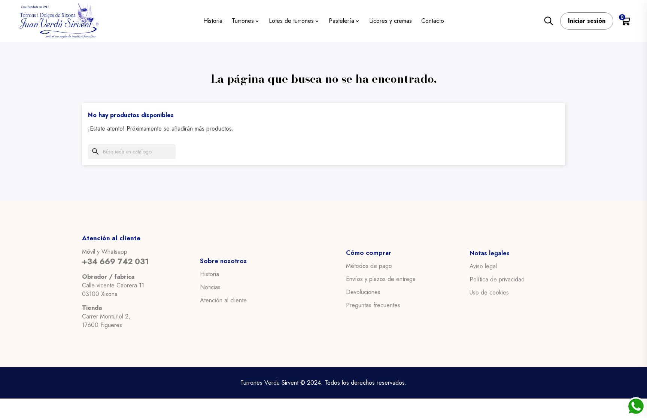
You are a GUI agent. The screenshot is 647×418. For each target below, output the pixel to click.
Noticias (210, 287)
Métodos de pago (369, 266)
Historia (209, 274)
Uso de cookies (489, 292)
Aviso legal (483, 266)
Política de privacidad (497, 279)
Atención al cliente (223, 300)
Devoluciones (363, 292)
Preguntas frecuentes (373, 305)
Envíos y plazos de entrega (381, 279)
